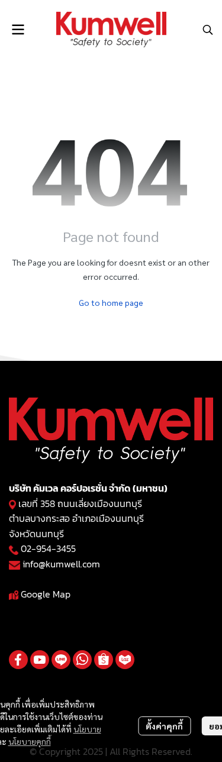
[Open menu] (18, 29)
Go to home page (111, 302)
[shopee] (103, 659)
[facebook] (18, 659)
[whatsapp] (82, 659)
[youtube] (39, 659)
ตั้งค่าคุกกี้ (164, 726)
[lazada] (124, 659)
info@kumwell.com (61, 564)
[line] (61, 659)
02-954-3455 (48, 548)
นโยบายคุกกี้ (29, 741)
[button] (208, 29)
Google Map (45, 594)
